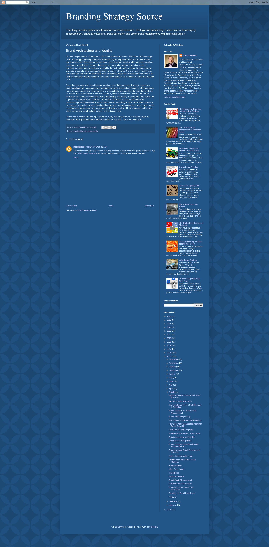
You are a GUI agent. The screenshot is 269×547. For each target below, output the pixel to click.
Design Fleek (79, 147)
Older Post (149, 206)
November (173, 363)
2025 (169, 320)
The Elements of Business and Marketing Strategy (190, 110)
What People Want (176, 469)
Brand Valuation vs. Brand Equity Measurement (182, 412)
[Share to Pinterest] (114, 127)
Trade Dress (174, 473)
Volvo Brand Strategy (188, 260)
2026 (169, 316)
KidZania (172, 497)
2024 (169, 324)
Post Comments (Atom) (87, 210)
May (171, 385)
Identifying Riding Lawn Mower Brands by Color (189, 149)
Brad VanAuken (189, 55)
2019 (169, 342)
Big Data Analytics (176, 476)
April (171, 389)
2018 (169, 345)
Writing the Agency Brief (189, 186)
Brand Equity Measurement (180, 480)
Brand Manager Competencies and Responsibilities (183, 445)
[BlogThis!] (106, 127)
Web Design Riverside (87, 153)
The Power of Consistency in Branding (185, 420)
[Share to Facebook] (111, 127)
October (172, 367)
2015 (169, 356)
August (172, 374)
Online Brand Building (188, 167)
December (173, 360)
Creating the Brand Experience (182, 493)
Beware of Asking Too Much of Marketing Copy (191, 243)
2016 (169, 353)
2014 (169, 510)
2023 (169, 327)
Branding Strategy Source (114, 16)
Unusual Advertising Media (180, 441)
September (174, 370)
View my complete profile (174, 97)
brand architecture (80, 131)
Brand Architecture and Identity (182, 437)
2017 (169, 349)
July (171, 378)
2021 (169, 335)
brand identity (93, 131)
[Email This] (103, 127)
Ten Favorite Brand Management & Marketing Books (190, 130)
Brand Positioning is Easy (179, 417)
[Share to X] (109, 127)
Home (110, 206)
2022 (169, 331)
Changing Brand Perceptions (181, 430)
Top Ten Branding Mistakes (180, 401)
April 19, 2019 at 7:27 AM (96, 147)
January (172, 505)
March (172, 392)
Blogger (154, 527)
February (173, 501)
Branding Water (175, 466)
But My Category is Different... (181, 456)
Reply (75, 157)
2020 (169, 338)
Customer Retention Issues (180, 484)
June (171, 381)
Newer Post (72, 206)
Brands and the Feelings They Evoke (184, 433)
